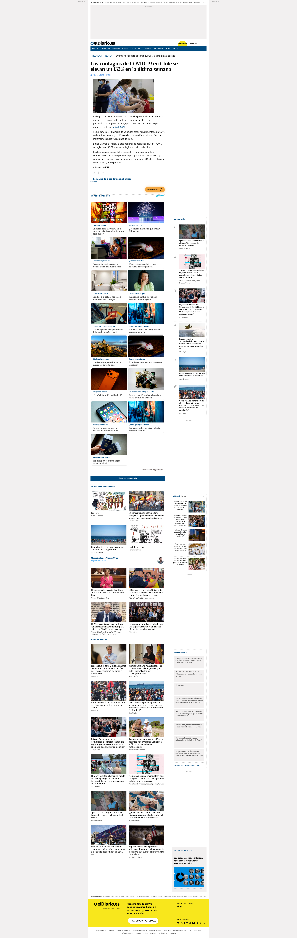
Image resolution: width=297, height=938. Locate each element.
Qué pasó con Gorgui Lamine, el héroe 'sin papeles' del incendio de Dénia (107, 815)
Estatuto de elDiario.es (183, 850)
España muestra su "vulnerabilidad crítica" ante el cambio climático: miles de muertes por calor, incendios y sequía (191, 343)
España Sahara (206, 2)
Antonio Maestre (97, 552)
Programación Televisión (156, 896)
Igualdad (148, 48)
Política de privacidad (179, 930)
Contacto (138, 933)
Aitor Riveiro (112, 634)
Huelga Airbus (197, 2)
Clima (140, 48)
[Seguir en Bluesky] (178, 923)
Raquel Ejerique (151, 784)
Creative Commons (155, 930)
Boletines (153, 933)
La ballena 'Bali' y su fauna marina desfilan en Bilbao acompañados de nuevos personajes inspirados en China (189, 753)
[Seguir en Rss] (204, 923)
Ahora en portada (99, 639)
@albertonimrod (99, 561)
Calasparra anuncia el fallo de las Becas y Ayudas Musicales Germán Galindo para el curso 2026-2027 (189, 661)
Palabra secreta (188, 896)
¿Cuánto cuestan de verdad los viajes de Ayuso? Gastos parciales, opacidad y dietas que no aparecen (146, 778)
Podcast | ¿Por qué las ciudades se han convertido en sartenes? (180, 533)
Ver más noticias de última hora (186, 765)
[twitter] (94, 173)
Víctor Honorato (134, 820)
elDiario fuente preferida (132, 896)
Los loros (95, 512)
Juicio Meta (172, 2)
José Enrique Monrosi (146, 598)
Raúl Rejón (182, 352)
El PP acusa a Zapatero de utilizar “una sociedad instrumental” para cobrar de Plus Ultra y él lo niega (107, 627)
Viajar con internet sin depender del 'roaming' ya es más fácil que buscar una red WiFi (180, 505)
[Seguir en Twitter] (182, 923)
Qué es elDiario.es (100, 930)
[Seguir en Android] (178, 906)
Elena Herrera (106, 632)
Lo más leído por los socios (103, 487)
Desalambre (158, 48)
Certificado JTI (163, 933)
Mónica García (121, 2)
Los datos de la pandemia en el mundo (112, 178)
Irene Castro (102, 634)
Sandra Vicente (134, 521)
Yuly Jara (161, 784)
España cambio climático (111, 2)
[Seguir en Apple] (181, 906)
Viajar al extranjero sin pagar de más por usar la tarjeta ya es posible (180, 561)
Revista (145, 933)
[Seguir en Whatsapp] (201, 923)
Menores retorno (138, 2)
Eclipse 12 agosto (115, 896)
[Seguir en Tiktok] (197, 923)
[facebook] (99, 173)
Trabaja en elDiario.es (123, 930)
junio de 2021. (118, 127)
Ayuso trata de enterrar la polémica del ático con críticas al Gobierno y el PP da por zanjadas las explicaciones (146, 743)
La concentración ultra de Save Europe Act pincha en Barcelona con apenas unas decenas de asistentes (146, 515)
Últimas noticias (180, 653)
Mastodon (173, 933)
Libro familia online (144, 896)
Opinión (125, 48)
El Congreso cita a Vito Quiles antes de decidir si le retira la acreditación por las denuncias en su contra (146, 592)
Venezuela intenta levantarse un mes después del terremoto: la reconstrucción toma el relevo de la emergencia (180, 521)
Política (95, 48)
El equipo (111, 930)
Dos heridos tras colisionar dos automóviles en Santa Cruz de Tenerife (189, 739)
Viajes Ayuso (129, 2)
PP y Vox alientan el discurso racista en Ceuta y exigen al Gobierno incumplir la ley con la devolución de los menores (108, 779)
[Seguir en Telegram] (187, 923)
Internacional (105, 48)
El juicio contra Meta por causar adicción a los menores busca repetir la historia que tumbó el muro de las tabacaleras (146, 850)
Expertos (195, 896)
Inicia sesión (193, 43)
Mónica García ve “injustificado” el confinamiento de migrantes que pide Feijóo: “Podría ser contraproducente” (145, 669)
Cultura (133, 48)
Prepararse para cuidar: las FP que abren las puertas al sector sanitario (180, 547)
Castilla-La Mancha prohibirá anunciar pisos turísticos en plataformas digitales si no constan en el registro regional (189, 700)
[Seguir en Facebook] (184, 923)
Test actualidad (167, 896)
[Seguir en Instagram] (190, 923)
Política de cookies (126, 933)
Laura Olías (105, 598)
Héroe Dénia (179, 2)
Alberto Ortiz (95, 598)
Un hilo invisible (137, 547)
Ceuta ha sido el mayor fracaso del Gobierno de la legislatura (107, 548)
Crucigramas (106, 896)
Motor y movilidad (203, 896)
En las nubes (180, 685)
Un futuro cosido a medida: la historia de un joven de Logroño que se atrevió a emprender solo (189, 713)
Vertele (167, 48)
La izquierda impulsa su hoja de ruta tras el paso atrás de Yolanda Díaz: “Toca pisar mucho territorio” (146, 627)
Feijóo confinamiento (149, 2)
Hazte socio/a (182, 43)
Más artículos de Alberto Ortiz (104, 558)
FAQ (190, 930)
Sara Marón (133, 713)
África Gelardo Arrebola (137, 750)
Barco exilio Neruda (188, 2)
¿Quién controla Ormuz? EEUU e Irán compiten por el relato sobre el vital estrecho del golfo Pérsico (146, 815)
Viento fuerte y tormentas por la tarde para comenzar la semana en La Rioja (189, 726)
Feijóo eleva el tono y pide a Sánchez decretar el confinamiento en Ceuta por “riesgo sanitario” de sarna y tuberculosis (108, 669)
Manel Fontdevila (97, 516)
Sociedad (93, 182)
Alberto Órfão (133, 676)
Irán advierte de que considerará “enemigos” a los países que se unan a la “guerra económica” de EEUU (108, 849)
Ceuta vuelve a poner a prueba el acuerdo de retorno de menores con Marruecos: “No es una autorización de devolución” (146, 706)
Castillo (122, 896)
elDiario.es (94, 676)
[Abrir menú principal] (205, 43)
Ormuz (166, 2)
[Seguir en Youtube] (193, 923)
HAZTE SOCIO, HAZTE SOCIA (143, 921)
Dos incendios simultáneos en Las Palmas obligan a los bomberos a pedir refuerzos (189, 674)
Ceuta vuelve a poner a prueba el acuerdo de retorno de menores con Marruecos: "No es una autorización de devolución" (191, 405)
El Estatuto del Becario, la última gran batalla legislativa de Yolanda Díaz (107, 592)
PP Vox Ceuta (159, 2)
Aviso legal (167, 930)
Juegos (175, 48)
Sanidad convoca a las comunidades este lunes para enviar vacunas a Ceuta (108, 705)
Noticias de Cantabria (177, 896)
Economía (116, 48)
